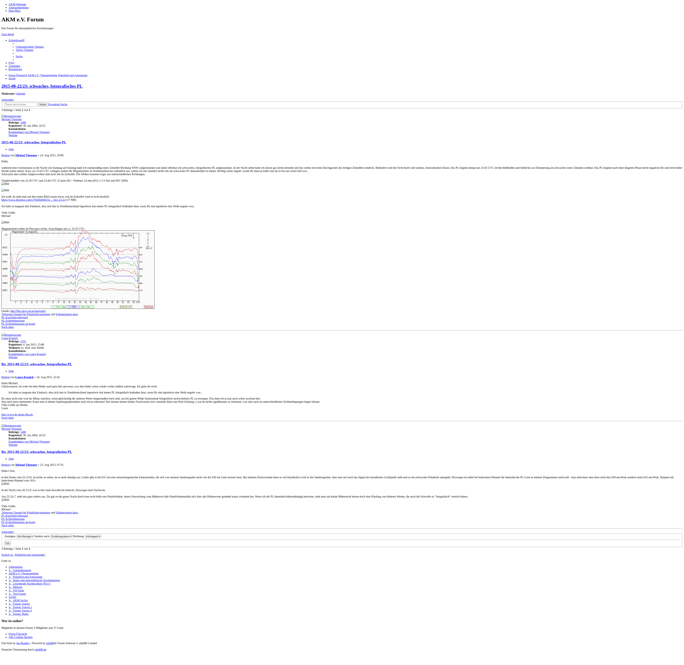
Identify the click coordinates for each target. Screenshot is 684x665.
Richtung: (79, 536)
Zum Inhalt (7, 34)
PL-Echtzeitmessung (13, 320)
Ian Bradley (23, 643)
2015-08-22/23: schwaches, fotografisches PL (41, 86)
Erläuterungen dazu (67, 314)
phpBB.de (40, 649)
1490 (23, 122)
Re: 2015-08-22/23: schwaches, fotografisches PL (36, 364)
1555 (23, 341)
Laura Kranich (9, 338)
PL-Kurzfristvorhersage (14, 317)
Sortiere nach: (42, 536)
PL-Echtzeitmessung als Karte (18, 323)
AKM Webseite (17, 4)
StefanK (20, 93)
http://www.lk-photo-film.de (17, 414)
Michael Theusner (11, 119)
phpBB (50, 643)
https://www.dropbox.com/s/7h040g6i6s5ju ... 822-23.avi (33, 199)
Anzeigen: (10, 536)
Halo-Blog (14, 10)
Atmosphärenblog (19, 7)
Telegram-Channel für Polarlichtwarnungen (25, 314)
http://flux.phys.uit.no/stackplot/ (28, 311)
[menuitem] (30, 46)
